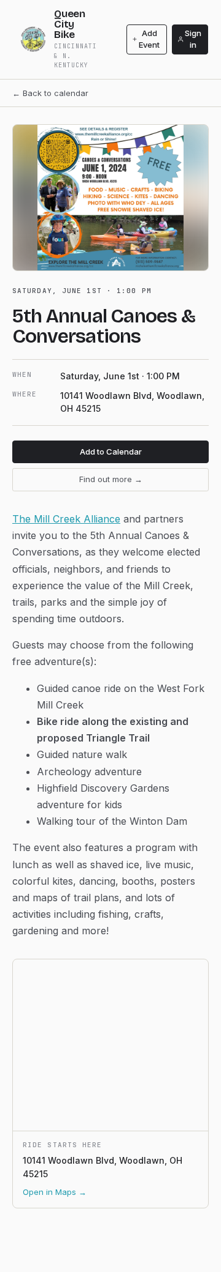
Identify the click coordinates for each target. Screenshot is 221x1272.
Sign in (193, 39)
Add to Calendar (111, 451)
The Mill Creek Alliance (66, 519)
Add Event (149, 39)
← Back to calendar (50, 93)
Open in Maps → (55, 1192)
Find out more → (110, 479)
